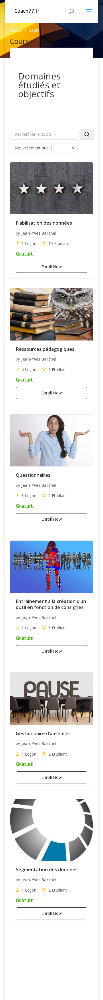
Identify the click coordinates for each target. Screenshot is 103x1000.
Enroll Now (51, 266)
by (18, 233)
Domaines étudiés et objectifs (39, 85)
